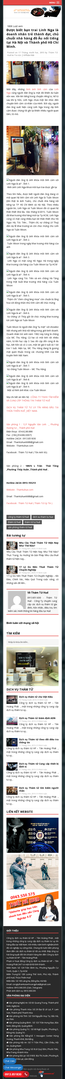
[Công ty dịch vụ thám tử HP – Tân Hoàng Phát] (32, 15)
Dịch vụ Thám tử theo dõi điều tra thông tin (39, 741)
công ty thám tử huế (18, 516)
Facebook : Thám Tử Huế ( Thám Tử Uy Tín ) (29, 503)
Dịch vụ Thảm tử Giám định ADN (37, 718)
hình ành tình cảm (36, 89)
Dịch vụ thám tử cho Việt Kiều (36, 696)
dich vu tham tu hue (43, 516)
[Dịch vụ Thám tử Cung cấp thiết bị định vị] (12, 768)
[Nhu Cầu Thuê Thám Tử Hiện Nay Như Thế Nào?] (12, 547)
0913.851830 (13, 1074)
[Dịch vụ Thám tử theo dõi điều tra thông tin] (12, 744)
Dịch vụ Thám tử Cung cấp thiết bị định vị (39, 765)
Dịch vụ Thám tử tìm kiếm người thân (39, 789)
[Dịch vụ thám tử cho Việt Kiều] (12, 702)
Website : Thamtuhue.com (19, 489)
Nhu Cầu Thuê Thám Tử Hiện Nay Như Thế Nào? (39, 544)
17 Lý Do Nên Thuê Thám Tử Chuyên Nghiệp (39, 568)
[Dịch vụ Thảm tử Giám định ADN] (12, 723)
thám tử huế (14, 522)
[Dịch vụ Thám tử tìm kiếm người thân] (12, 792)
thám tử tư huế (32, 522)
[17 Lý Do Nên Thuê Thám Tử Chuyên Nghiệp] (12, 572)
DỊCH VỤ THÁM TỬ (19, 689)
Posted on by (27, 52)
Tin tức (17, 55)
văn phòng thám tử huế (20, 527)
